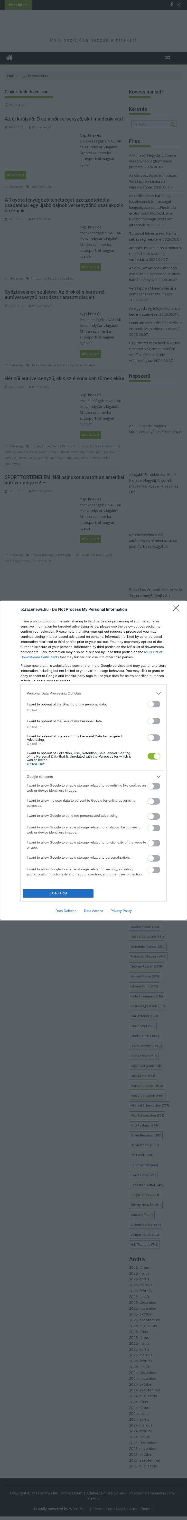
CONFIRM (58, 893)
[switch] (154, 704)
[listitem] (93, 693)
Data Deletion (66, 911)
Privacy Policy (121, 911)
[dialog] (93, 760)
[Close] (177, 609)
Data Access (93, 911)
